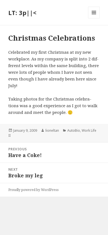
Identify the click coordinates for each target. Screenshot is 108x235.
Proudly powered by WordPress (33, 189)
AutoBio (73, 130)
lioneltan (52, 130)
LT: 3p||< (22, 12)
